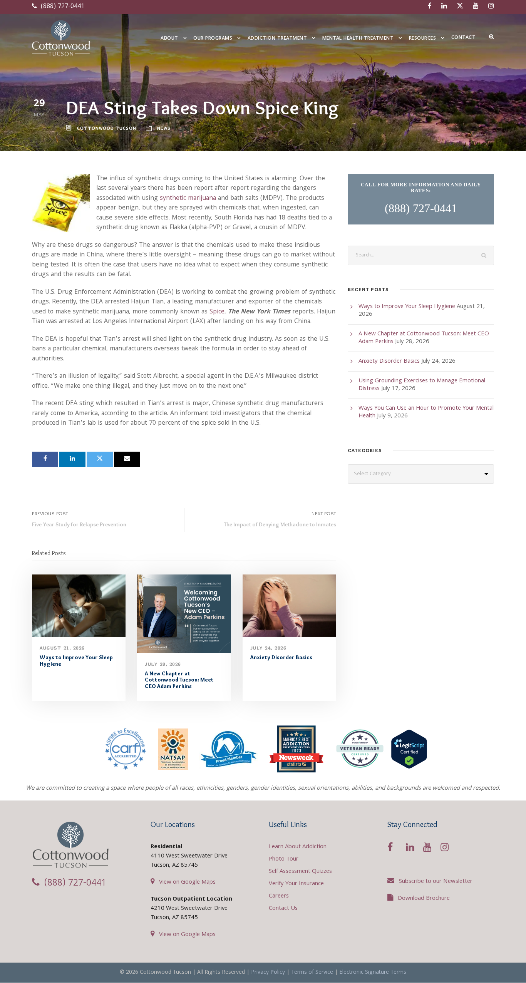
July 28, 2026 (163, 664)
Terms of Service (312, 972)
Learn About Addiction (298, 847)
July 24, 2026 (268, 648)
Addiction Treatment (277, 39)
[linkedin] (444, 7)
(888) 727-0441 (61, 7)
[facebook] (430, 7)
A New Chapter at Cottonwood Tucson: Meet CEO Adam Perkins (179, 680)
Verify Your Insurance (296, 884)
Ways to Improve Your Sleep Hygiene (76, 660)
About (169, 39)
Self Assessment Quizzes (300, 872)
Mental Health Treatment (358, 39)
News (164, 128)
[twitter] (460, 7)
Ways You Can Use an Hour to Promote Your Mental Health (426, 412)
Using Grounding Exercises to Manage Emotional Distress (421, 385)
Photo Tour (283, 859)
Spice (216, 312)
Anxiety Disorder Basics (281, 657)
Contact (463, 38)
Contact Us (283, 909)
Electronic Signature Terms (372, 972)
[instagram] (491, 7)
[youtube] (476, 7)
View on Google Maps (187, 882)
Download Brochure (424, 899)
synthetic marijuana (188, 198)
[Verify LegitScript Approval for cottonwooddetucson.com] (409, 749)
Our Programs (212, 39)
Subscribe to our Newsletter (435, 882)
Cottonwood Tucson (106, 128)
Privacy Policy (268, 972)
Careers (279, 896)
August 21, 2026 (62, 648)
